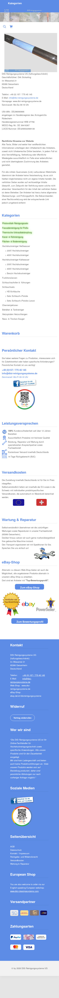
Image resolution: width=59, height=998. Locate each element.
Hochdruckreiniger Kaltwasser (15, 259)
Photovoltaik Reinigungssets (15, 223)
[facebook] (19, 382)
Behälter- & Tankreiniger (13, 309)
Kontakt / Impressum (19, 853)
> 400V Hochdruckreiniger (17, 255)
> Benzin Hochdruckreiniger (17, 273)
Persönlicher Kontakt (19, 350)
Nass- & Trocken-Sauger (13, 318)
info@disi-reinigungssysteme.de (23, 97)
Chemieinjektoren (10, 305)
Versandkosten (17, 860)
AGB (12, 846)
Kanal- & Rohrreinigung (12, 236)
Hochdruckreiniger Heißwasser (16, 246)
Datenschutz (16, 849)
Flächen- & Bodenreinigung (14, 241)
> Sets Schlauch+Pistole (16, 295)
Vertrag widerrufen (22, 717)
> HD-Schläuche (12, 291)
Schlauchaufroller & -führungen (16, 282)
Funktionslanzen (9, 277)
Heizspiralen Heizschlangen (14, 314)
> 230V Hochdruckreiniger (17, 250)
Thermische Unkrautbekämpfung (17, 232)
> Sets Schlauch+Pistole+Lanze (20, 300)
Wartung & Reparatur (19, 863)
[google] (19, 398)
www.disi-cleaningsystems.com (24, 891)
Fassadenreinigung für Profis (15, 227)
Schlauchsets (8, 286)
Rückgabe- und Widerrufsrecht (24, 856)
